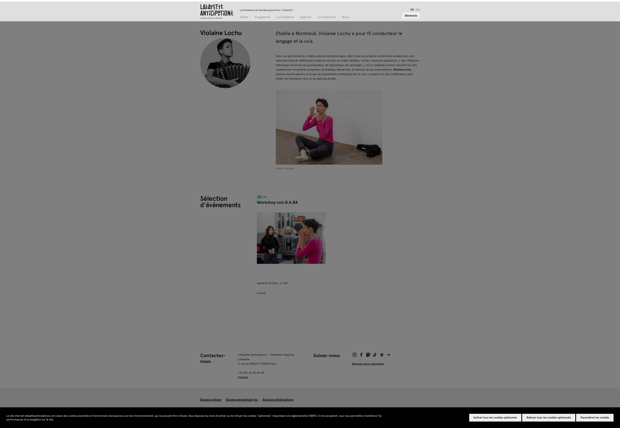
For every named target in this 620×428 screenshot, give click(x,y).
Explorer (305, 17)
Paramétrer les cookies (594, 417)
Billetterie (411, 15)
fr (412, 9)
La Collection (327, 17)
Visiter (244, 17)
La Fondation (285, 17)
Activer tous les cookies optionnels (495, 417)
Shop (345, 17)
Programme (262, 17)
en (418, 9)
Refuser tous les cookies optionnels (549, 417)
